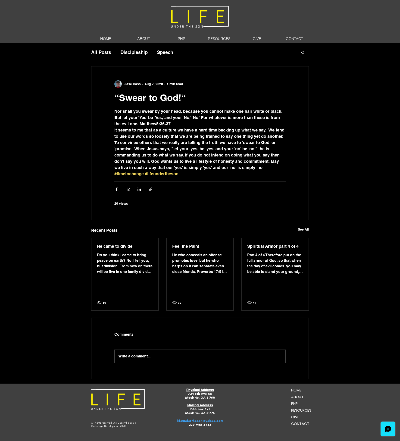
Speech (165, 52)
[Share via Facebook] (116, 189)
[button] (303, 52)
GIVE (295, 417)
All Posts (101, 52)
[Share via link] (150, 189)
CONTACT (300, 423)
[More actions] (283, 84)
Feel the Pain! (185, 246)
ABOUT (297, 397)
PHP (294, 403)
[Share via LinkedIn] (139, 189)
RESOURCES (301, 410)
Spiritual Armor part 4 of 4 (273, 246)
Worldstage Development (105, 426)
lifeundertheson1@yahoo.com (200, 421)
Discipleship (134, 52)
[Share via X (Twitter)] (128, 189)
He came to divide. (115, 246)
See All (303, 229)
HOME (296, 390)
